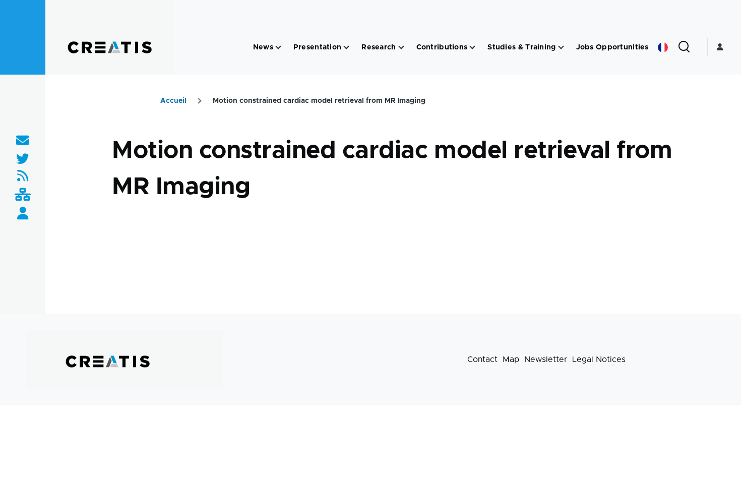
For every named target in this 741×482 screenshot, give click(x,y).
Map (511, 359)
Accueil (173, 100)
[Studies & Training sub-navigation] (561, 48)
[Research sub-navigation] (401, 48)
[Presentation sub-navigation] (346, 48)
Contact (482, 359)
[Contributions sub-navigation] (472, 48)
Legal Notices (599, 359)
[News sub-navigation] (278, 48)
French (663, 47)
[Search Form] (684, 47)
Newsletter (545, 359)
